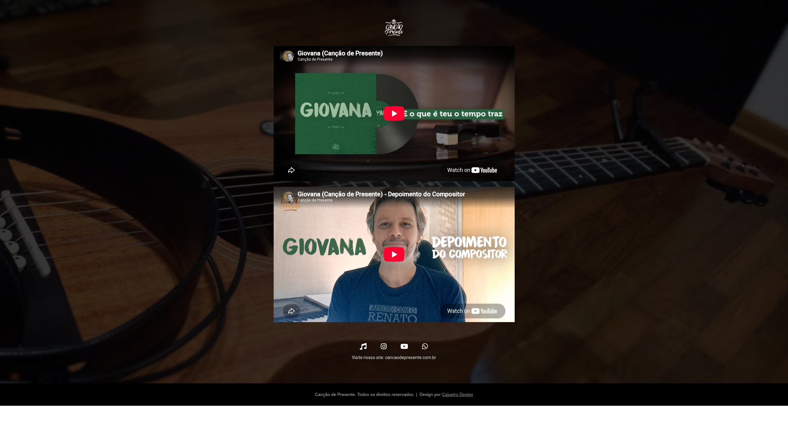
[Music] (363, 346)
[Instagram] (384, 346)
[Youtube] (404, 346)
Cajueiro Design (457, 394)
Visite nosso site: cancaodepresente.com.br (394, 357)
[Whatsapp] (425, 346)
